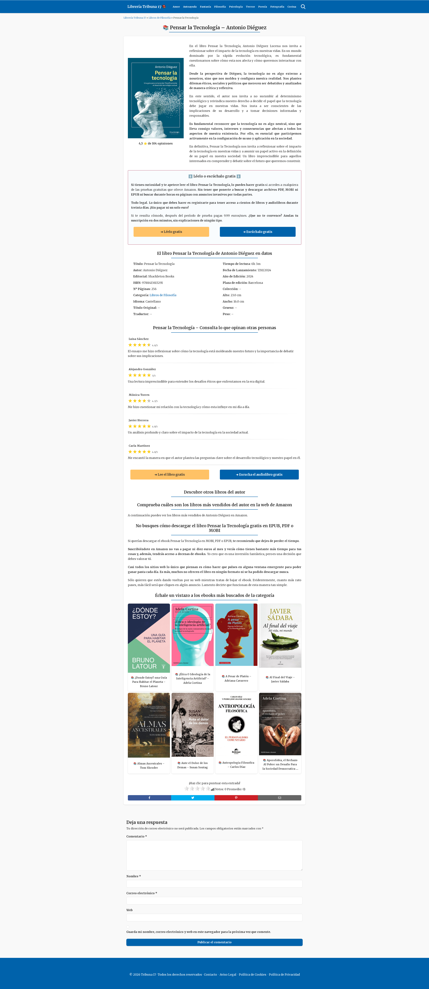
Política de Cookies (252, 974)
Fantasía (205, 6)
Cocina (291, 6)
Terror (250, 6)
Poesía (262, 6)
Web (129, 910)
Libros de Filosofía (160, 17)
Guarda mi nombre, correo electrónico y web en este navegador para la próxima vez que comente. (198, 932)
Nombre (133, 876)
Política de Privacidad (284, 974)
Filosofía (220, 6)
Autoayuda (190, 6)
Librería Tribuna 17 (135, 17)
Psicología (236, 6)
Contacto (210, 974)
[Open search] (303, 6)
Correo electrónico (141, 893)
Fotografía (277, 6)
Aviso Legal (228, 974)
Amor (176, 6)
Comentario (136, 836)
